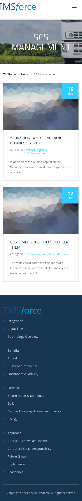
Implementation (19, 464)
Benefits (13, 350)
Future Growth (18, 456)
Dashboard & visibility (23, 374)
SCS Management (35, 153)
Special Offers (58, 254)
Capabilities (16, 329)
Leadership (15, 472)
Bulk (11, 403)
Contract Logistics (35, 150)
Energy (12, 419)
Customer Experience (23, 366)
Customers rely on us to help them (39, 244)
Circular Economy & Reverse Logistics (34, 411)
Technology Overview (23, 336)
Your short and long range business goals (37, 140)
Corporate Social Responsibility (29, 448)
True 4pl (13, 358)
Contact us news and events (28, 441)
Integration (15, 321)
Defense (14, 388)
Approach (14, 433)
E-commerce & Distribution (27, 396)
